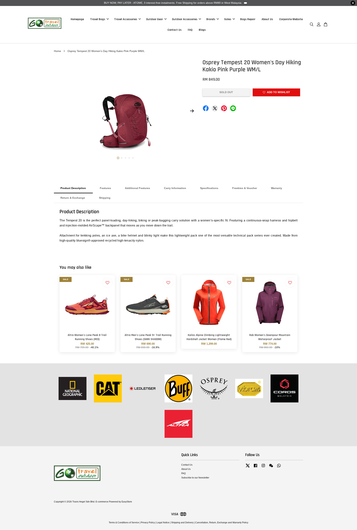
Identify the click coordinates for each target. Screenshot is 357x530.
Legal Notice (163, 522)
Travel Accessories (125, 19)
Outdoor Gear (154, 19)
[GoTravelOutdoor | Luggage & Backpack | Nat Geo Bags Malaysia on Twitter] (247, 467)
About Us (267, 19)
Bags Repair (247, 19)
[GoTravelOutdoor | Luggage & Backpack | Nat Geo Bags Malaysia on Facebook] (255, 467)
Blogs (202, 30)
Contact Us (174, 30)
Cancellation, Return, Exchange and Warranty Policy (221, 522)
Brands (210, 19)
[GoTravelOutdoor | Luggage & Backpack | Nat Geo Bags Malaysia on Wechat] (271, 467)
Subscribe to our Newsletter (195, 477)
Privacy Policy (148, 522)
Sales (227, 19)
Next (192, 111)
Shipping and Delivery (182, 522)
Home (57, 51)
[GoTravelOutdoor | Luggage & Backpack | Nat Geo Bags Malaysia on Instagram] (263, 467)
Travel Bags (97, 19)
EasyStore (127, 501)
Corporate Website (291, 19)
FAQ (190, 30)
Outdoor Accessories (184, 19)
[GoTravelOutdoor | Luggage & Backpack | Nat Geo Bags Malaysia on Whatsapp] (279, 467)
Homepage (77, 19)
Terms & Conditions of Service (124, 522)
